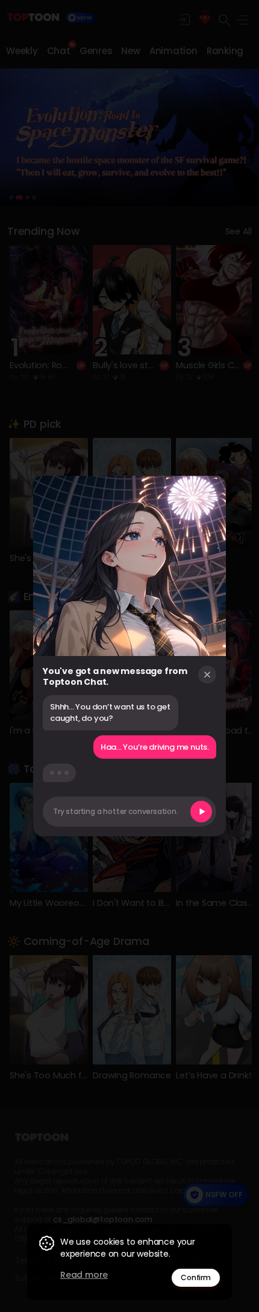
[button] (129, 812)
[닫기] (207, 675)
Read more (84, 1275)
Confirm (195, 1277)
